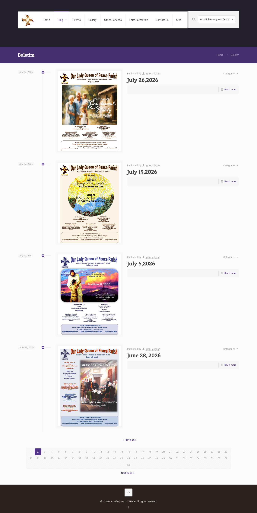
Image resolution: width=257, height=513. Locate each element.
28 (219, 451)
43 (121, 458)
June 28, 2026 (144, 355)
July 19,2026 (142, 171)
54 (198, 458)
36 (72, 458)
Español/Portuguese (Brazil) (215, 19)
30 (31, 458)
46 (142, 458)
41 (107, 458)
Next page (126, 473)
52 (184, 458)
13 (114, 451)
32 (45, 458)
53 (191, 458)
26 (205, 451)
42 (114, 458)
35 (66, 458)
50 (170, 458)
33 (52, 458)
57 (219, 458)
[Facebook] (129, 507)
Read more (230, 89)
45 (135, 458)
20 (163, 451)
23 (184, 451)
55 (205, 458)
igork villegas (153, 73)
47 (149, 458)
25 (198, 451)
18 (149, 451)
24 (191, 451)
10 (93, 451)
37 (79, 458)
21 (170, 451)
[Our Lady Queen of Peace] (27, 19)
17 (142, 451)
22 (177, 451)
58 (226, 458)
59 (128, 464)
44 (128, 458)
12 (107, 451)
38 (86, 458)
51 (177, 458)
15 (128, 451)
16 (135, 451)
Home (220, 54)
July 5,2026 (141, 263)
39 (93, 458)
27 (212, 451)
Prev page (130, 439)
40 (100, 458)
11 (100, 451)
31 (38, 458)
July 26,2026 (142, 79)
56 (212, 458)
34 (59, 458)
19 (156, 451)
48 (156, 458)
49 (163, 458)
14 (121, 451)
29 (226, 451)
